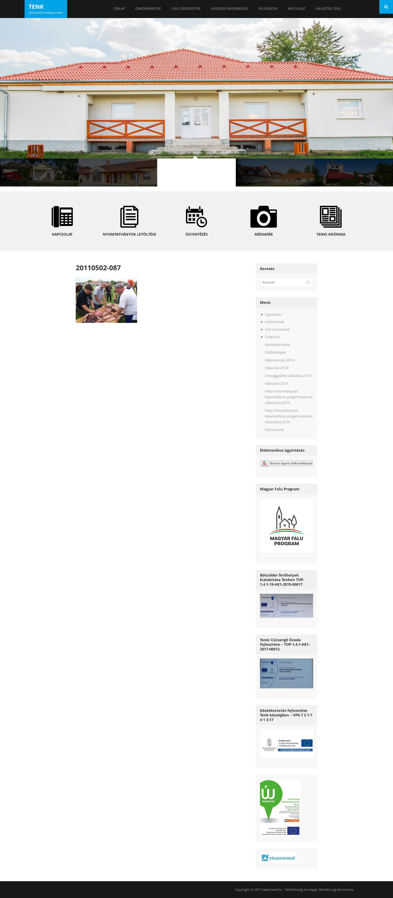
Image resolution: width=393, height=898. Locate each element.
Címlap (119, 8)
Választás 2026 (328, 8)
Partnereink (274, 429)
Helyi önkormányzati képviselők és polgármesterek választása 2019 (289, 397)
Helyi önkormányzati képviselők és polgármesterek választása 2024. (289, 416)
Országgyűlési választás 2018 (288, 375)
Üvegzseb (272, 337)
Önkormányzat (148, 8)
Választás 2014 (276, 367)
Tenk (36, 6)
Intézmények (274, 322)
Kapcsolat (296, 8)
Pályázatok (268, 8)
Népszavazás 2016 (280, 360)
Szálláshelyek (275, 352)
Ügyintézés (273, 314)
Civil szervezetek (185, 8)
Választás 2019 (276, 383)
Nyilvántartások (277, 344)
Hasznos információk (229, 8)
